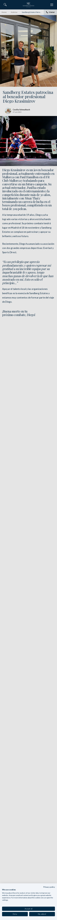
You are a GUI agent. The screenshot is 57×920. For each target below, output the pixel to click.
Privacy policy (49, 887)
